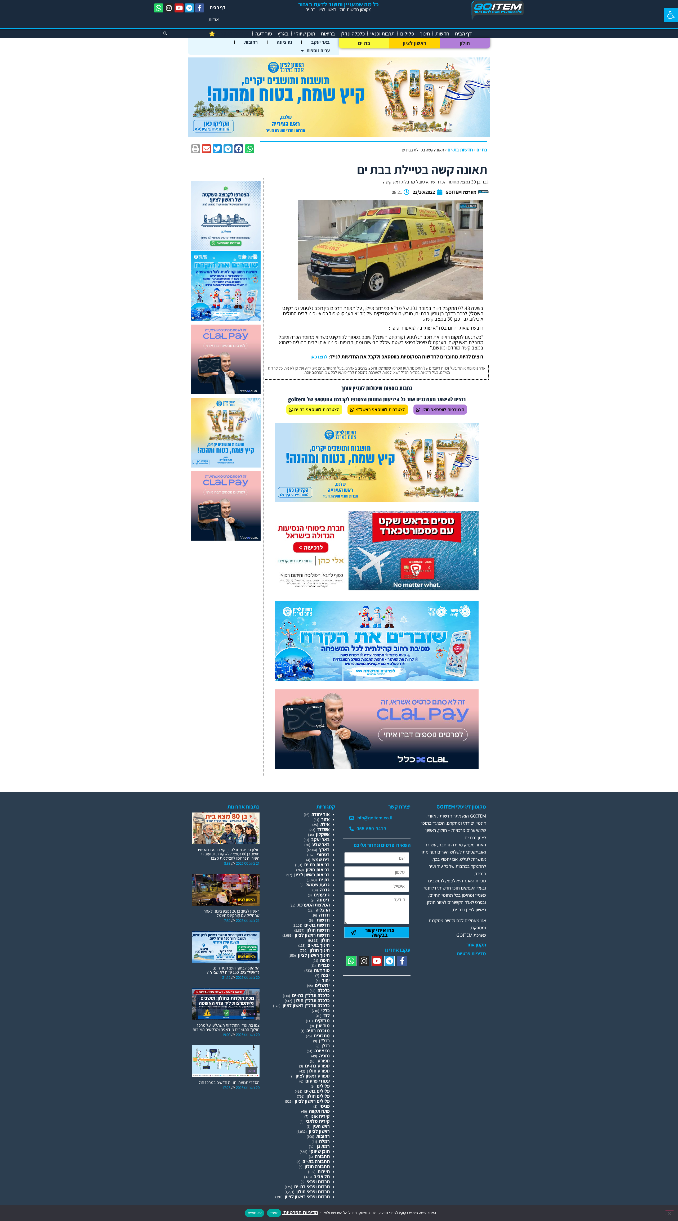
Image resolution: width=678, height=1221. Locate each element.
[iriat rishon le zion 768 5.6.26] (377, 500)
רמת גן (323, 1146)
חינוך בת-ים (318, 945)
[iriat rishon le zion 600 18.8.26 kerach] (226, 319)
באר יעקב (320, 42)
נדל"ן (324, 1041)
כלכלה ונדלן (353, 33)
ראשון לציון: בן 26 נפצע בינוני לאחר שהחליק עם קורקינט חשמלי (232, 913)
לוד (326, 1015)
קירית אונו (320, 1116)
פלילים (407, 33)
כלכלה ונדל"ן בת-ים (311, 995)
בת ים (364, 43)
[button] (671, 15)
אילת (325, 824)
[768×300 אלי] (377, 589)
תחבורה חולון (317, 1166)
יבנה (325, 975)
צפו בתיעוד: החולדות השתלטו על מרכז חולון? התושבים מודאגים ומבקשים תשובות (226, 1027)
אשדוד (323, 829)
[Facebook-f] (199, 7)
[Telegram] (189, 7)
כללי (325, 1010)
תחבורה (322, 1156)
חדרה (324, 915)
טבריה (324, 965)
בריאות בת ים (317, 864)
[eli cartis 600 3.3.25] (226, 392)
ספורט (324, 1061)
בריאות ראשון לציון (312, 875)
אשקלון (323, 834)
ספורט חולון (318, 1071)
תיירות (324, 1171)
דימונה (323, 900)
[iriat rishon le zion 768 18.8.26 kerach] (377, 679)
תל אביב (322, 1176)
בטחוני (323, 854)
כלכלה (324, 990)
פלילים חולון (318, 1096)
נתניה (324, 1056)
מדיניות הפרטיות (300, 1212)
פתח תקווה (319, 1111)
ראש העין (321, 1126)
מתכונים (322, 1036)
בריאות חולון (318, 870)
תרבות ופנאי (382, 33)
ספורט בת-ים (317, 1066)
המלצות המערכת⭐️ (229, 33)
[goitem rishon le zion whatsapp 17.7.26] (226, 249)
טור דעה (263, 33)
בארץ (283, 33)
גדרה (325, 890)
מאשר (274, 1213)
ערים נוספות (318, 50)
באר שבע (321, 844)
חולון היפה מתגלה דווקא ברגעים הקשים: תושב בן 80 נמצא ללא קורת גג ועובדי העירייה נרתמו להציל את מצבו (227, 854)
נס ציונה (284, 42)
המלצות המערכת (313, 905)
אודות (213, 19)
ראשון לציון (414, 43)
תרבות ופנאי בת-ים (312, 1186)
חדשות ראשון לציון (312, 935)
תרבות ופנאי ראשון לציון (307, 1196)
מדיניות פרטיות (471, 953)
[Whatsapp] (158, 7)
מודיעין (323, 1025)
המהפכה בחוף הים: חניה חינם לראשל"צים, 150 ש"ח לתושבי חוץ (233, 970)
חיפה (325, 960)
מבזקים (322, 1020)
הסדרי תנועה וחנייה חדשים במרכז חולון (228, 1082)
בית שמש (321, 859)
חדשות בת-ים (460, 150)
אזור (325, 819)
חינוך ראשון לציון (314, 955)
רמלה (324, 1141)
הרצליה (323, 910)
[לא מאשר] (669, 1212)
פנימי (324, 1106)
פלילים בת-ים (317, 1091)
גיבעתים (322, 895)
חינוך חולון (320, 950)
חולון (465, 43)
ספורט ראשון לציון (313, 1076)
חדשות (442, 33)
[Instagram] (168, 7)
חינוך (425, 33)
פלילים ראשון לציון (312, 1101)
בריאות (328, 33)
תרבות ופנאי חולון (313, 1191)
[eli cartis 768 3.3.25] (377, 767)
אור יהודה (320, 814)
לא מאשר (254, 1213)
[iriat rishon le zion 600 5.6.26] (226, 466)
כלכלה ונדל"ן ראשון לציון (306, 1005)
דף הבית (217, 7)
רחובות (251, 42)
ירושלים (322, 985)
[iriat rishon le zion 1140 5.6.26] (339, 135)
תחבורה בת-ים (316, 1161)
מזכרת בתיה (318, 1030)
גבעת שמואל (318, 885)
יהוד (326, 980)
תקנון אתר (476, 944)
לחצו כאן (318, 357)
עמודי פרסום (317, 1081)
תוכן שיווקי (304, 33)
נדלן (326, 1046)
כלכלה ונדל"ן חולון (312, 1000)
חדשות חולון (318, 930)
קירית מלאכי (318, 1121)
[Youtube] (179, 7)
